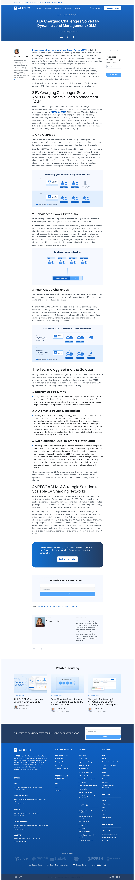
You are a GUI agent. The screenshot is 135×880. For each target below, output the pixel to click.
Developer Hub (59, 762)
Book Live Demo (113, 8)
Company (78, 8)
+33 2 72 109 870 (19, 815)
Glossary (105, 779)
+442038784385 (100, 865)
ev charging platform (57, 606)
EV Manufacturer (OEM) (86, 840)
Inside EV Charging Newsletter (108, 786)
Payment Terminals (84, 765)
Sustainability (106, 817)
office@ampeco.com (20, 841)
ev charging (45, 606)
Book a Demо (37, 865)
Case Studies (106, 775)
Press (103, 814)
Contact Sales (106, 841)
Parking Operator (84, 831)
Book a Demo (106, 830)
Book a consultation (67, 559)
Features (48, 8)
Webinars (105, 782)
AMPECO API (59, 765)
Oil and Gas (82, 828)
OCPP (56, 784)
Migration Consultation (109, 837)
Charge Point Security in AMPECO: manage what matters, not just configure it (103, 702)
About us (105, 800)
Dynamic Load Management (87, 779)
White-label (82, 755)
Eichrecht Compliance (85, 792)
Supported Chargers (61, 768)
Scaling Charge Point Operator (85, 817)
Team (103, 807)
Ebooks (104, 758)
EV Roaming (82, 782)
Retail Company (84, 821)
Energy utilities (83, 825)
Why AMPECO (106, 804)
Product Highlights (72, 15)
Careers (104, 811)
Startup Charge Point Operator (85, 812)
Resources (58, 8)
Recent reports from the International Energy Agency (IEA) (59, 50)
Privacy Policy (52, 877)
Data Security (83, 789)
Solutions (68, 8)
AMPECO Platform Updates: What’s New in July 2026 (28, 700)
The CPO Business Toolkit (110, 762)
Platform (38, 8)
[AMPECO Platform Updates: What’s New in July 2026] (30, 683)
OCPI (56, 787)
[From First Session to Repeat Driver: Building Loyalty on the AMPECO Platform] (67, 683)
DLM (38, 606)
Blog (63, 15)
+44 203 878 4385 (19, 803)
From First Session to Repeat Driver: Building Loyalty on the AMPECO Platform (67, 702)
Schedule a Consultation (109, 834)
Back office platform (61, 755)
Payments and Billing (85, 762)
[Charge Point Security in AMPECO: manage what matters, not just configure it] (104, 683)
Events (104, 768)
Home (58, 15)
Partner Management (85, 772)
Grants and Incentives (109, 765)
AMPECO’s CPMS (58, 112)
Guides (104, 772)
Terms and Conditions (63, 877)
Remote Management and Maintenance (87, 797)
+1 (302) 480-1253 (19, 790)
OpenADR (58, 791)
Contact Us (98, 8)
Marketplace (59, 758)
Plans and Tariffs (84, 768)
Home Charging (83, 775)
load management (71, 606)
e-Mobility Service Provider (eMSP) (87, 836)
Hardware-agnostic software (88, 785)
